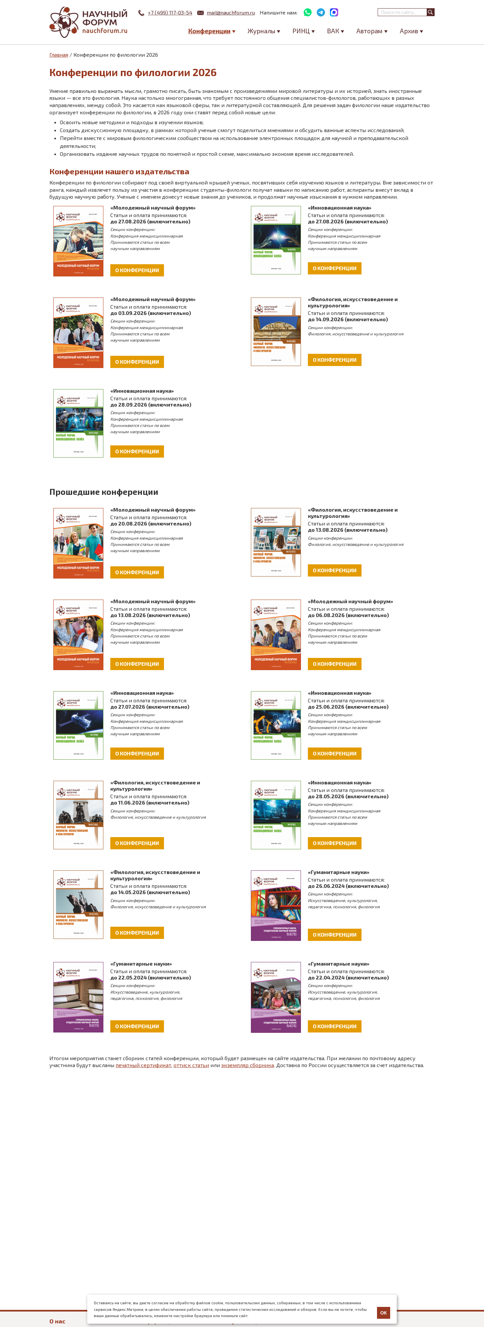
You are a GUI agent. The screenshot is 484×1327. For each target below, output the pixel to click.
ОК (383, 1312)
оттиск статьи (191, 1065)
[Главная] (88, 22)
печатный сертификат (143, 1065)
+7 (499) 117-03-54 (170, 12)
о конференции (137, 270)
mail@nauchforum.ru (231, 12)
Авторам (369, 31)
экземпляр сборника (247, 1065)
